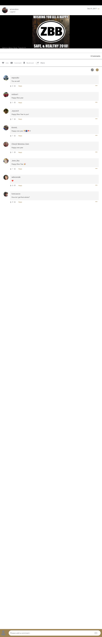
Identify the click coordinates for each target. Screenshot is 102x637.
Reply (20, 86)
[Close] (5, 6)
